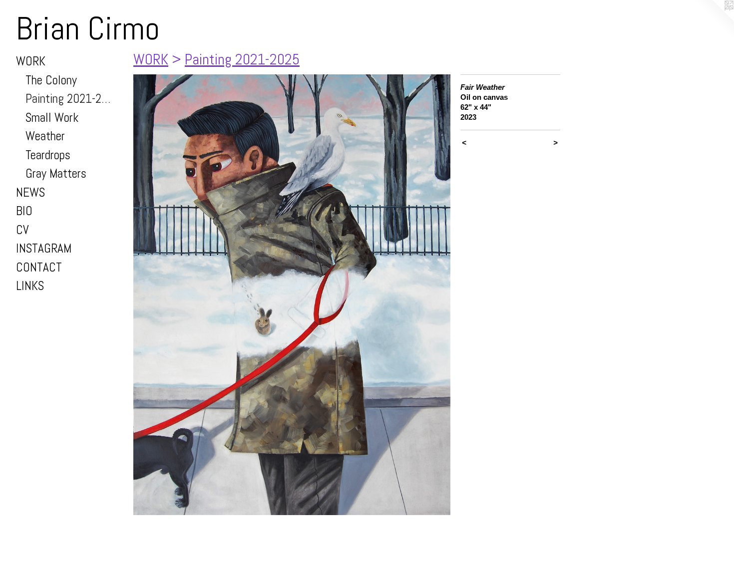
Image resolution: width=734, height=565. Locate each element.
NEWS (30, 192)
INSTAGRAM (43, 248)
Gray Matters (55, 173)
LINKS (30, 285)
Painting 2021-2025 (70, 98)
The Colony (51, 80)
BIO (24, 211)
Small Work (51, 117)
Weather (45, 136)
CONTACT (39, 267)
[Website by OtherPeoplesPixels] (714, 20)
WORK (30, 61)
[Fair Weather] (291, 294)
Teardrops (47, 155)
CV (22, 230)
